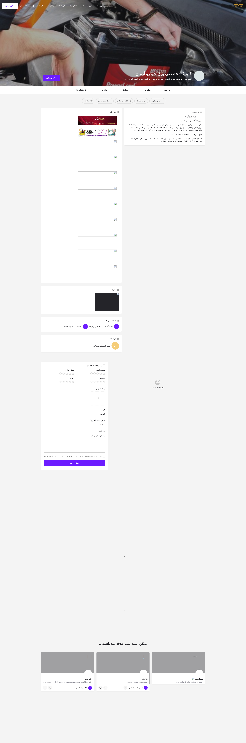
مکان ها (41, 6)
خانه (109, 6)
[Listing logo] (199, 76)
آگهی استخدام (87, 6)
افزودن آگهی (8, 6)
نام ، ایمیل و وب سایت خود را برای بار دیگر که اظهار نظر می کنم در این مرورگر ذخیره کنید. (72, 456)
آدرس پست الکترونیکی (96, 420)
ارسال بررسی (74, 463)
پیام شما (102, 431)
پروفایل (167, 90)
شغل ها (104, 90)
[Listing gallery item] (107, 302)
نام (104, 410)
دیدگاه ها (147, 90)
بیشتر (52, 6)
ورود (29, 6)
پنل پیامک (100, 6)
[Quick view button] (105, 688)
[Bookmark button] (100, 688)
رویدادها (126, 90)
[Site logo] (238, 6)
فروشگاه (61, 6)
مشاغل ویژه (73, 6)
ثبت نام (23, 6)
